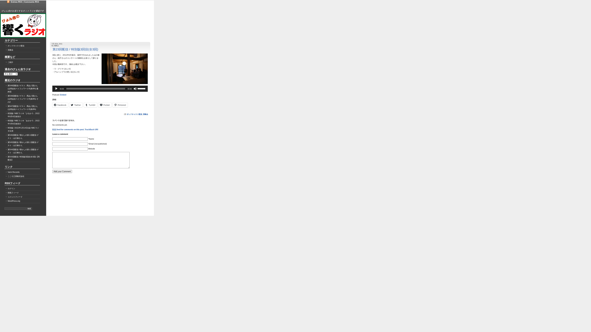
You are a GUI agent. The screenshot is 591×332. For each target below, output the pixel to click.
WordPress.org (14, 201)
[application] (100, 89)
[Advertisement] (68, 23)
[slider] (142, 88)
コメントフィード (15, 197)
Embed (63, 95)
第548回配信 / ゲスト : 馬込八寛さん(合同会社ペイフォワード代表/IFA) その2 (23, 99)
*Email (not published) (97, 144)
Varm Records (14, 172)
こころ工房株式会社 (16, 176)
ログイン (11, 189)
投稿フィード (13, 193)
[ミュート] (135, 88)
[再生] (56, 88)
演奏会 (145, 114)
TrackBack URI (91, 129)
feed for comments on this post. (68, 129)
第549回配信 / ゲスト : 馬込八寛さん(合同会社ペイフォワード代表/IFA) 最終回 (23, 89)
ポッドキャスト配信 (134, 114)
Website (91, 149)
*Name (91, 139)
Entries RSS (16, 2)
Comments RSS (31, 2)
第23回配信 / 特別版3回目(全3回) (75, 49)
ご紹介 (10, 62)
